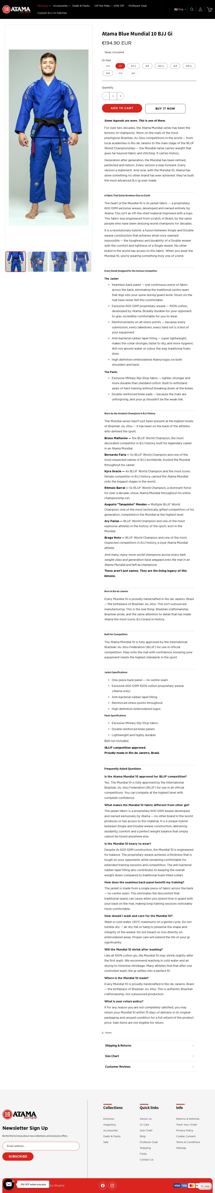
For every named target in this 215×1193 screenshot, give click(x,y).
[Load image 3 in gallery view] (59, 261)
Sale (105, 1142)
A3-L (189, 65)
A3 (175, 65)
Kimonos (108, 1118)
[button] (43, 5)
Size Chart (146, 1130)
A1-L (133, 65)
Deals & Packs (112, 1136)
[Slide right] (88, 137)
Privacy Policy (184, 1130)
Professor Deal (149, 1142)
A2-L (161, 65)
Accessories (110, 1130)
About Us (146, 1118)
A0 (109, 66)
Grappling (109, 1124)
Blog (143, 1136)
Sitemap (181, 1148)
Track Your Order (186, 1124)
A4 (108, 73)
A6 (134, 74)
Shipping (145, 1148)
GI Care (144, 1124)
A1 (120, 65)
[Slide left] (8, 137)
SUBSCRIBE (18, 1156)
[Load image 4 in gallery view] (81, 261)
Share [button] (108, 1032)
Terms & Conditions (188, 1142)
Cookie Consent (186, 1136)
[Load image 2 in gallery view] (37, 261)
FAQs (143, 1153)
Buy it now (165, 108)
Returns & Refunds (187, 1118)
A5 (122, 74)
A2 (147, 65)
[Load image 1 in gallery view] (16, 261)
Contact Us (146, 1159)
